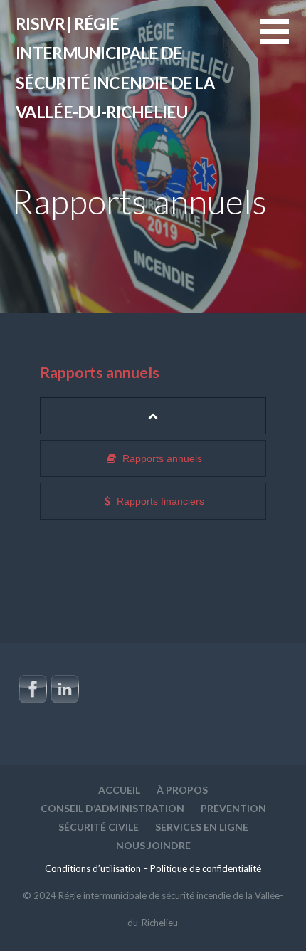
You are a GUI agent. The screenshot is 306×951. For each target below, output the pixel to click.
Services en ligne (201, 827)
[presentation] (152, 415)
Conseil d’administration (112, 808)
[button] (283, 40)
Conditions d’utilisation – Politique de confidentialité (153, 868)
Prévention (233, 808)
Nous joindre (153, 845)
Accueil (119, 790)
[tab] (152, 415)
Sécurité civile (98, 827)
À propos (182, 790)
